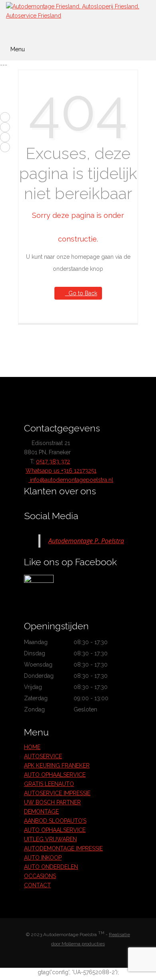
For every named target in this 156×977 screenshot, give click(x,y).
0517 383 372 (53, 461)
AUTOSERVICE (43, 756)
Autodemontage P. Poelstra (86, 540)
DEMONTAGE (41, 811)
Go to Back (81, 293)
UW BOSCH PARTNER (52, 802)
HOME (32, 747)
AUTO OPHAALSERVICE (55, 775)
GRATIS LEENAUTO (49, 784)
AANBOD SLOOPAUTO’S (55, 821)
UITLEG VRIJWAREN (50, 839)
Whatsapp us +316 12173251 (61, 470)
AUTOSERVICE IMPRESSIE (57, 793)
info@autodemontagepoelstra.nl (70, 480)
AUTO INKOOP (43, 857)
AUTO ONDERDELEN (51, 867)
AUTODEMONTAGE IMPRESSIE (63, 848)
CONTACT (37, 885)
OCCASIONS (40, 876)
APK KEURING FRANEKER (57, 765)
